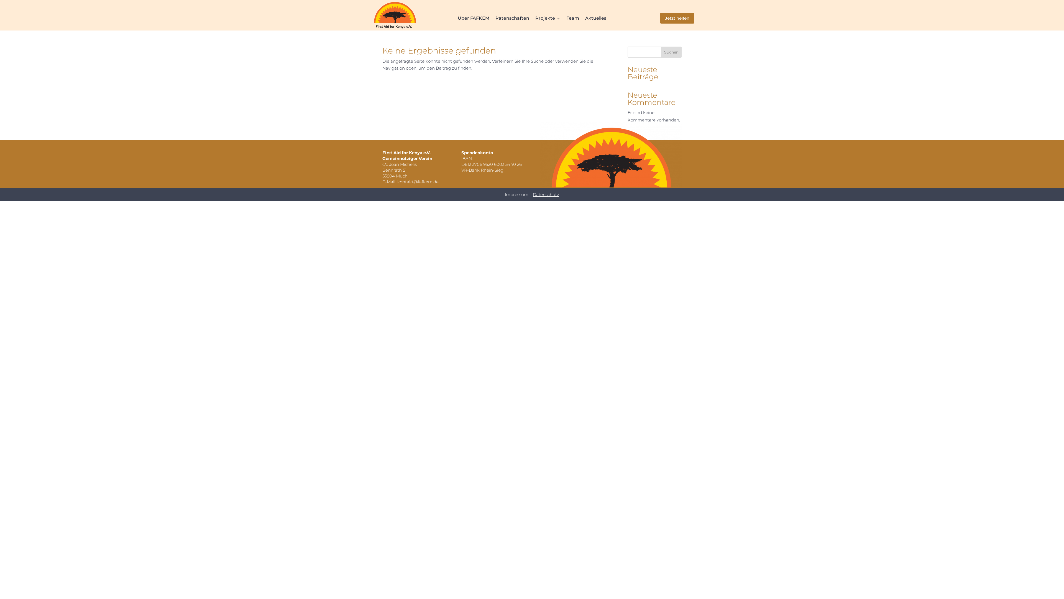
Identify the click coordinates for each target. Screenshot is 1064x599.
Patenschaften (512, 18)
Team (573, 18)
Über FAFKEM (473, 18)
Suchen (671, 52)
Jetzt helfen (677, 18)
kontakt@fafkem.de (418, 181)
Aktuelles (595, 18)
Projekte (545, 18)
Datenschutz (546, 194)
